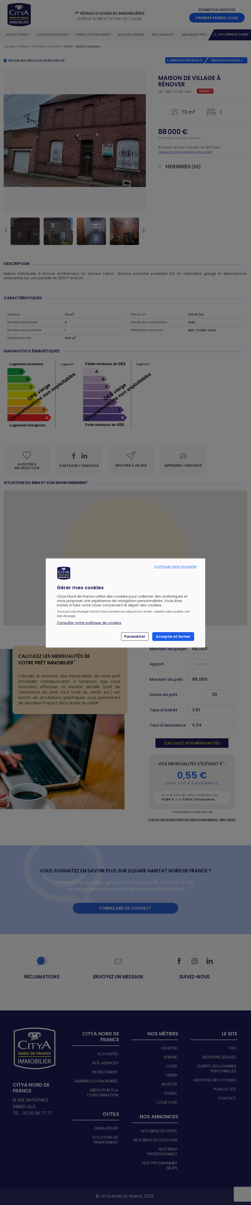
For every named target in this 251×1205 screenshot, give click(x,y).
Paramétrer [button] (134, 636)
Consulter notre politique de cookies (89, 623)
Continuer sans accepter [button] (175, 566)
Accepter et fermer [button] (173, 636)
